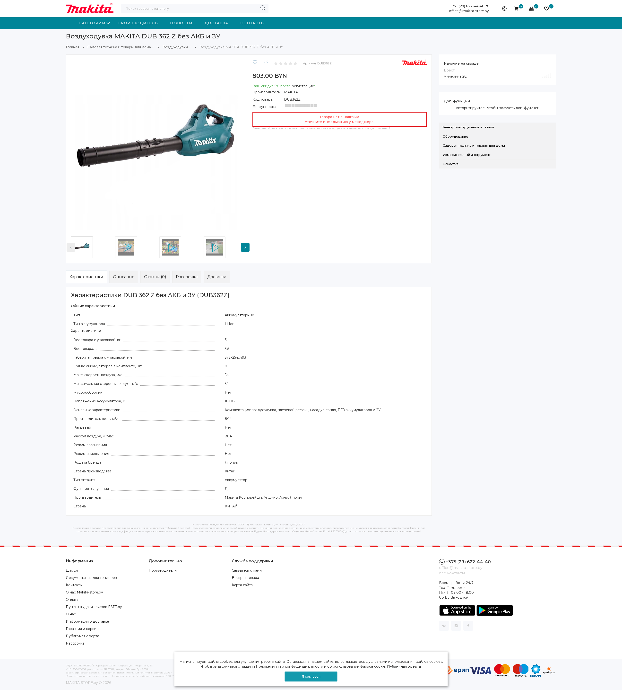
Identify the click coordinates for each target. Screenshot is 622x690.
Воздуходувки (175, 47)
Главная (72, 47)
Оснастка (450, 164)
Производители (163, 570)
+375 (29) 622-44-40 (468, 562)
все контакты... (453, 573)
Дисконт (73, 570)
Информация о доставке (87, 621)
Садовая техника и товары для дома (119, 47)
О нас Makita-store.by (84, 592)
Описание (123, 276)
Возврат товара (245, 577)
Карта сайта (242, 585)
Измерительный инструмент (467, 155)
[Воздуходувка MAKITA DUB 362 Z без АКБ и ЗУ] (158, 146)
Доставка (216, 23)
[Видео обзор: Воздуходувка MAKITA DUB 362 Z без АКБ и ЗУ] (136, 247)
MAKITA (291, 92)
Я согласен (311, 676)
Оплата (72, 599)
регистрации (303, 86)
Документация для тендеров (91, 577)
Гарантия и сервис (82, 629)
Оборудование (455, 136)
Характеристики (86, 276)
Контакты (252, 23)
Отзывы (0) (155, 276)
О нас (71, 614)
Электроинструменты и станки (468, 127)
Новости (181, 23)
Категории (92, 23)
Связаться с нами (247, 570)
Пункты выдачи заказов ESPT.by (94, 607)
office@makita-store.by (469, 11)
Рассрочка (187, 276)
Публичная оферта (82, 636)
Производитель (138, 23)
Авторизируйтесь (471, 108)
